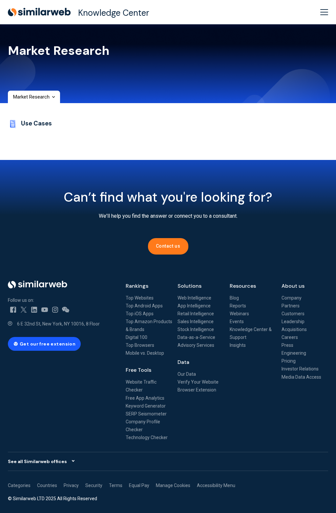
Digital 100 (136, 337)
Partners (291, 305)
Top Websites (140, 298)
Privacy (71, 485)
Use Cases (36, 123)
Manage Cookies (173, 485)
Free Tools (138, 370)
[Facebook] (13, 309)
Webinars (239, 313)
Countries (47, 485)
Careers (290, 337)
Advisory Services (196, 345)
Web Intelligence (194, 298)
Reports (238, 305)
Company (292, 298)
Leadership (293, 321)
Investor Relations (300, 368)
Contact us (168, 246)
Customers (293, 313)
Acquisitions (294, 329)
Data (183, 362)
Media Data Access (301, 377)
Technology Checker (147, 437)
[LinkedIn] (34, 309)
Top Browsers (140, 345)
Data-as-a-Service (196, 337)
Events (237, 321)
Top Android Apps (144, 305)
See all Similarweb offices (37, 461)
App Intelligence (194, 305)
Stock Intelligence (196, 329)
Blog (234, 298)
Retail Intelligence (196, 313)
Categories (19, 485)
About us (293, 285)
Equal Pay (139, 485)
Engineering (294, 353)
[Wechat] (66, 309)
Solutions (189, 285)
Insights (238, 345)
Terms (115, 485)
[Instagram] (55, 309)
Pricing (289, 361)
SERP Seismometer (146, 413)
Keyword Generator (146, 406)
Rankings (137, 285)
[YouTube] (45, 309)
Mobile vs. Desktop (145, 353)
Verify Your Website (198, 382)
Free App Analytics (145, 398)
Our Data (187, 374)
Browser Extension (197, 389)
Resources (243, 285)
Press (287, 345)
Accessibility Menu (216, 485)
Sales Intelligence (196, 321)
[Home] (61, 284)
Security (93, 485)
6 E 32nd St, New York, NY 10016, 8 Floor (58, 323)
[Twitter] (24, 309)
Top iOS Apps (140, 313)
